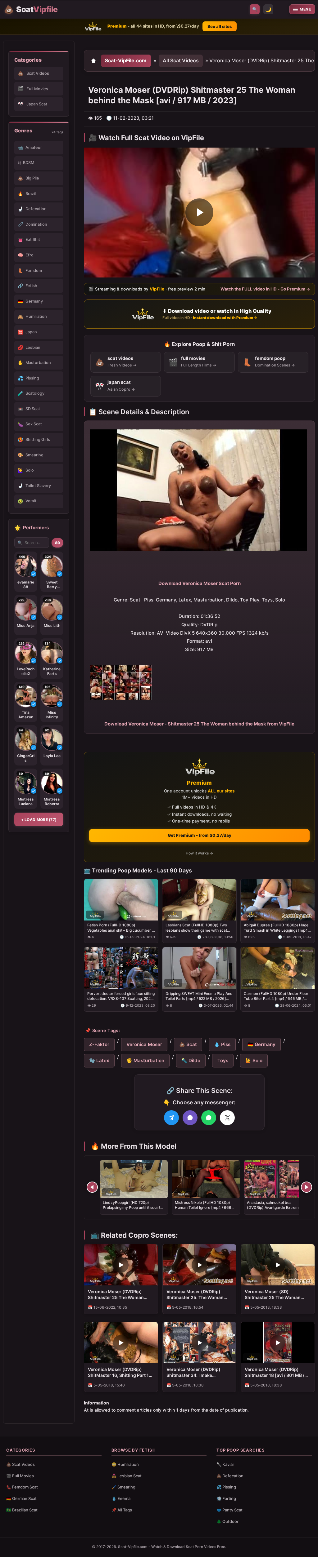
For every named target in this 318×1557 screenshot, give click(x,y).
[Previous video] (92, 1187)
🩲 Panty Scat (229, 1509)
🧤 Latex (99, 1060)
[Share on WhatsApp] (208, 1117)
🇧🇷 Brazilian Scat (22, 1509)
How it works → (199, 853)
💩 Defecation (229, 1475)
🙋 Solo (253, 1060)
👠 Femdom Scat (22, 1486)
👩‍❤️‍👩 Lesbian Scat (126, 1475)
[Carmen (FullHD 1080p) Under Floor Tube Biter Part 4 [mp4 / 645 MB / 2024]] (278, 968)
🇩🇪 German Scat (21, 1498)
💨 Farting (226, 1498)
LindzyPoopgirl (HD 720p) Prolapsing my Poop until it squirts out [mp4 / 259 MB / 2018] (132, 1207)
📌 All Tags (121, 1509)
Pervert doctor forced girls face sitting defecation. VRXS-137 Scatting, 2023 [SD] (121, 996)
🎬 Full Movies (20, 1475)
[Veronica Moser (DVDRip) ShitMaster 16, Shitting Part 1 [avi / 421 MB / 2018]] (121, 1342)
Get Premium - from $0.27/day (199, 835)
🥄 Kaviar (225, 1464)
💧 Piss (222, 1044)
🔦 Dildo (190, 1060)
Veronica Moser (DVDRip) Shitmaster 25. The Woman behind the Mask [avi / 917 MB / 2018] (199, 1295)
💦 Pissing (226, 1486)
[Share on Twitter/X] (227, 1117)
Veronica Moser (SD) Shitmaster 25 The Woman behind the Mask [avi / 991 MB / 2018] (277, 1295)
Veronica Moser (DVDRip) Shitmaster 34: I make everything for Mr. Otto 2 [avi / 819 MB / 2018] (198, 1372)
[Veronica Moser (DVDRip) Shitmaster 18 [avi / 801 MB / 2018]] (278, 1342)
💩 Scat (188, 1044)
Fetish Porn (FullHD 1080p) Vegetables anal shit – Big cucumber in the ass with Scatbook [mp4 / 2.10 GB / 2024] (121, 928)
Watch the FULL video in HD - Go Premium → (265, 288)
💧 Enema (120, 1498)
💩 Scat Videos (20, 1464)
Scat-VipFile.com (126, 60)
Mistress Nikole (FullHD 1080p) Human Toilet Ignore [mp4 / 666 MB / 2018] (203, 1207)
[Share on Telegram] (171, 1117)
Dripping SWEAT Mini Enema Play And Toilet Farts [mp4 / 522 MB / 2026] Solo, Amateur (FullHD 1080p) (199, 996)
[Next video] (306, 1187)
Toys (222, 1060)
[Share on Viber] (190, 1117)
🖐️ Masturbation (145, 1060)
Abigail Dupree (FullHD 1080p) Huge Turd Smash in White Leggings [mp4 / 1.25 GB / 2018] (277, 928)
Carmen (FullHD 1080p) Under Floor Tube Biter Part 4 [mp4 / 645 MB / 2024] (276, 996)
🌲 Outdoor (227, 1521)
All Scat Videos (181, 60)
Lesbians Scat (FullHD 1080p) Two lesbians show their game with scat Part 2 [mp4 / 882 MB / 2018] (196, 928)
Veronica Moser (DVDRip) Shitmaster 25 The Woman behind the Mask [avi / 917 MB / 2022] (120, 1295)
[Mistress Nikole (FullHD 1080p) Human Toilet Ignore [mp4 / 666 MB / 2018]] (206, 1179)
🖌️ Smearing (123, 1486)
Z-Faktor (99, 1044)
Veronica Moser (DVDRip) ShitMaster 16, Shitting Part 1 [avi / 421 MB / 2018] (118, 1372)
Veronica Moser (144, 1044)
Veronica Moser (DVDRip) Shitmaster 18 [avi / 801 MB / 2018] (274, 1372)
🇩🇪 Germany (261, 1044)
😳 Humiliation (125, 1464)
